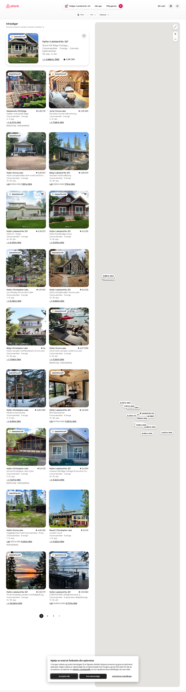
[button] (50, 59)
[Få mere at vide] (43, 27)
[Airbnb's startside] (12, 6)
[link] (35, 616)
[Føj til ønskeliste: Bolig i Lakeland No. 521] (85, 135)
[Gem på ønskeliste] (84, 36)
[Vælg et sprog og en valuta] (170, 6)
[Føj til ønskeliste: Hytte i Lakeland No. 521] (42, 194)
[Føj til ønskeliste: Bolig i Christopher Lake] (42, 311)
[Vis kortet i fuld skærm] (175, 26)
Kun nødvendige (93, 676)
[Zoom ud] (175, 39)
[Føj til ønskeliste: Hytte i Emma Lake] (42, 135)
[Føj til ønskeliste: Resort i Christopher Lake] (85, 493)
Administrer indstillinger (122, 676)
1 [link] (41, 616)
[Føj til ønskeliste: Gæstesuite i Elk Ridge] (42, 74)
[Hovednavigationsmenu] (177, 6)
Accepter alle (64, 676)
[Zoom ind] (175, 33)
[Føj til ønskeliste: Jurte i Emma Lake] (85, 74)
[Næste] (59, 616)
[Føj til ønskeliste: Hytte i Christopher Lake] (42, 252)
